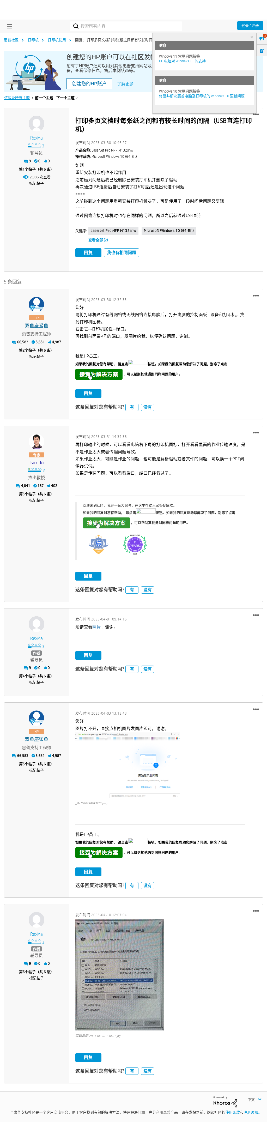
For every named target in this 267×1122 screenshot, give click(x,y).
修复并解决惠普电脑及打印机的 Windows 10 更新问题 (202, 96)
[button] (255, 114)
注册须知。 (253, 1112)
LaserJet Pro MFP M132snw (113, 230)
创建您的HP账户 (89, 83)
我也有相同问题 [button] (121, 252)
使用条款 (232, 1112)
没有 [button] (147, 407)
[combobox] (126, 26)
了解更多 (125, 84)
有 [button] (132, 407)
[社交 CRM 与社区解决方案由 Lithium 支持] (225, 1101)
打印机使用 (57, 40)
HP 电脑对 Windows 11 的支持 (182, 61)
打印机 (33, 40)
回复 (88, 252)
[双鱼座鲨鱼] (36, 304)
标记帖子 (36, 183)
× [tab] (252, 37)
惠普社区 (11, 40)
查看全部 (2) (98, 240)
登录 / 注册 (250, 25)
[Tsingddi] (36, 441)
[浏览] (8, 26)
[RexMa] (36, 123)
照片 (96, 627)
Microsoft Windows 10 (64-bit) (169, 230)
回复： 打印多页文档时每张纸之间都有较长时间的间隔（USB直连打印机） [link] (135, 40)
